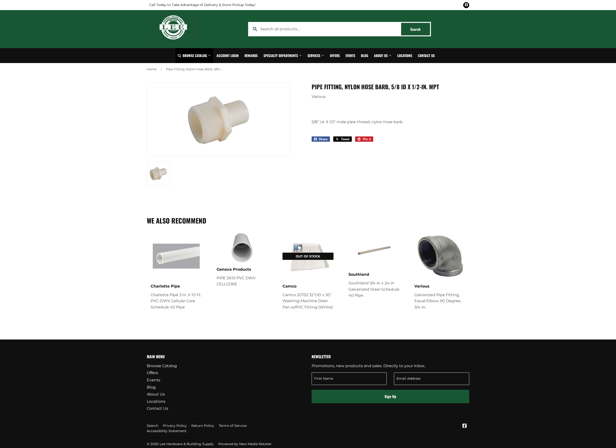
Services (314, 55)
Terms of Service (233, 426)
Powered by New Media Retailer (245, 444)
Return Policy (202, 426)
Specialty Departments (281, 55)
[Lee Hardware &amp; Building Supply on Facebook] (464, 426)
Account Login (228, 55)
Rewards (251, 55)
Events (350, 55)
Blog (364, 55)
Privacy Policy (175, 426)
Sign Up (390, 396)
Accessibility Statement (166, 431)
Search (420, 29)
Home (152, 69)
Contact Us (426, 55)
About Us (381, 55)
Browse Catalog (195, 55)
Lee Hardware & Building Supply (187, 444)
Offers (335, 55)
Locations (404, 55)
